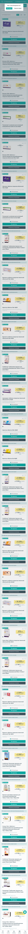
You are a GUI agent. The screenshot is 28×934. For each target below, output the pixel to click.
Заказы (19, 932)
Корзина (25, 932)
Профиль (14, 932)
